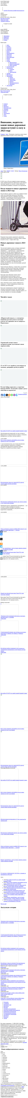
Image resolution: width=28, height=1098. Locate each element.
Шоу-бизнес (10, 74)
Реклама (6, 1007)
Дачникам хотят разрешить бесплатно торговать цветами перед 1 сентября (13, 922)
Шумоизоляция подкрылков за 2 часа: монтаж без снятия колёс (15, 888)
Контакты (6, 1006)
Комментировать (22, 394)
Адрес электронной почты (8, 1093)
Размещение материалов (10, 1011)
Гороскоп (9, 47)
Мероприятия (13, 62)
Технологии (10, 68)
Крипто (11, 81)
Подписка (6, 1015)
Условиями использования (7, 1085)
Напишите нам (7, 1004)
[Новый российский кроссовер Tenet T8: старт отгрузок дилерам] (14, 575)
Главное (6, 103)
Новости (3, 1052)
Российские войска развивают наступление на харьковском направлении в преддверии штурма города (13, 950)
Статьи (8, 61)
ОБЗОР (5, 29)
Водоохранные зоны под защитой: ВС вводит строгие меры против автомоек (12, 483)
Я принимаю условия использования (12, 1082)
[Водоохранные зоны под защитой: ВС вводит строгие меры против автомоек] (14, 481)
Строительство (10, 66)
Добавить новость (5, 21)
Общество (6, 37)
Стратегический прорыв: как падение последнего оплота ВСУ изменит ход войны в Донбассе (13, 935)
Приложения (13, 72)
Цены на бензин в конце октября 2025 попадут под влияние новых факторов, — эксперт (14, 529)
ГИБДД (8, 171)
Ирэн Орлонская (23, 171)
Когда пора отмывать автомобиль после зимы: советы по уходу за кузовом (12, 440)
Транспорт (12, 78)
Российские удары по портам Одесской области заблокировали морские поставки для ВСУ (13, 963)
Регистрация (6, 18)
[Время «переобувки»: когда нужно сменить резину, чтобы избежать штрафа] (14, 547)
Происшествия (10, 57)
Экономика (6, 36)
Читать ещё (3, 903)
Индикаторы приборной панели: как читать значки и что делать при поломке (14, 502)
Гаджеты (12, 69)
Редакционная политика (10, 1013)
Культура (9, 50)
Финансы (12, 84)
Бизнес (11, 77)
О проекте (6, 1003)
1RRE (22, 1086)
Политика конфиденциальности (12, 1010)
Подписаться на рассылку (7, 1096)
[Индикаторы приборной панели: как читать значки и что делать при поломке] (14, 500)
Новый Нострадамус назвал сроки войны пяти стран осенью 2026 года (12, 993)
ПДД (12, 171)
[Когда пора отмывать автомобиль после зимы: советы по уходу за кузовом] (14, 464)
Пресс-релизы (13, 65)
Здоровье (9, 49)
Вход (2, 18)
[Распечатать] (1, 178)
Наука (8, 51)
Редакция (6, 1002)
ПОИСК (5, 32)
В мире (5, 40)
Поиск (5, 4)
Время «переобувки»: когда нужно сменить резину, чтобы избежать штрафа (14, 898)
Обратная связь (4, 19)
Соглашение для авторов (10, 1014)
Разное (8, 58)
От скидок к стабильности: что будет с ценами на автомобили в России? (15, 900)
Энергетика (13, 80)
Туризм (8, 73)
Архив (5, 1018)
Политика (6, 38)
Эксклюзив (9, 85)
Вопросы (6, 1017)
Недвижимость (10, 53)
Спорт (8, 60)
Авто (8, 45)
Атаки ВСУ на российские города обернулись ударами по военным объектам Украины (12, 999)
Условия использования (10, 1008)
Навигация (6, 1)
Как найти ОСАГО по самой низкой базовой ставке (14, 430)
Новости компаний (14, 64)
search (2, 1046)
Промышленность (14, 82)
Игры (11, 70)
